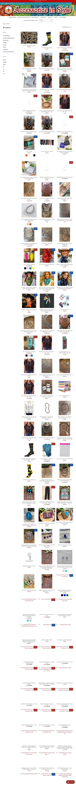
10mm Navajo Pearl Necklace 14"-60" (64, 39)
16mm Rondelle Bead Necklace (47, 123)
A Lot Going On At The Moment (64, 450)
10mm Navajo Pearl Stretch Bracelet (29, 60)
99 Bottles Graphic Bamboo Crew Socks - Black (29, 450)
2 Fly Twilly (29, 142)
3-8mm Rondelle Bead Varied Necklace (64, 234)
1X (3, 69)
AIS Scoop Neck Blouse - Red (29, 716)
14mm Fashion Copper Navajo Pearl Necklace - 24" (47, 102)
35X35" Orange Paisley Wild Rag (29, 301)
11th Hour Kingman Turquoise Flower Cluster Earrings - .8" (64, 60)
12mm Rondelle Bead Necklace (64, 81)
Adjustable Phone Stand (29, 557)
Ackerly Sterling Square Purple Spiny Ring (47, 536)
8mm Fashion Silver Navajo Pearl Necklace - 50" (29, 408)
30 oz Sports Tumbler (29, 255)
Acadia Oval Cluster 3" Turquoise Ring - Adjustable (29, 515)
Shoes (56, 17)
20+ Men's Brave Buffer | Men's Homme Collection (29, 168)
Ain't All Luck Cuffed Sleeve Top (47, 605)
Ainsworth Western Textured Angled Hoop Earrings (64, 605)
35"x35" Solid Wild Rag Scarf (47, 255)
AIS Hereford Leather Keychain (64, 674)
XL (3, 66)
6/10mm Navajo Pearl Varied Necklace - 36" (47, 366)
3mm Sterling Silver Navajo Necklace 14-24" (47, 322)
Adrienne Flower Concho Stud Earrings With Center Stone (64, 557)
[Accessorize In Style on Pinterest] (8, 3)
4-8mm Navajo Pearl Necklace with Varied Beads (64, 322)
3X (3, 73)
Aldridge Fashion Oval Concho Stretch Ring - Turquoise (29, 759)
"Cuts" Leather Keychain (29, 38)
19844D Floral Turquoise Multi (64, 123)
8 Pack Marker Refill (64, 387)
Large (4, 64)
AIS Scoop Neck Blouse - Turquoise (64, 716)
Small (4, 59)
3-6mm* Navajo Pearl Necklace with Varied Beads (29, 234)
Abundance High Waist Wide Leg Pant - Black (47, 493)
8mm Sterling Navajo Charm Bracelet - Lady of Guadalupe (64, 429)
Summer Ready (12, 17)
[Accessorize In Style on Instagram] (10, 3)
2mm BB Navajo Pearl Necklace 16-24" (29, 189)
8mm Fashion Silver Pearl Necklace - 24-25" (47, 408)
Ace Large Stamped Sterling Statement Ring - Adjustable (29, 536)
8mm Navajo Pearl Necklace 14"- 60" (29, 429)
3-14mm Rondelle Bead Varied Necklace (47, 210)
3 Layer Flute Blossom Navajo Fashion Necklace (29, 210)
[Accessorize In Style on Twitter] (2, 3)
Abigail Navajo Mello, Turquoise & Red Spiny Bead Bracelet (47, 471)
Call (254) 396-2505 (20, 3)
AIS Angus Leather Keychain (64, 631)
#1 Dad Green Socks (47, 39)
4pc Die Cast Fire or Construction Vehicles (64, 343)
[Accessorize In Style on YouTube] (6, 3)
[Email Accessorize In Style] (14, 3)
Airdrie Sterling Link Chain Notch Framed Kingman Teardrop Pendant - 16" (29, 631)
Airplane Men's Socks (47, 631)
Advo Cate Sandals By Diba (29, 581)
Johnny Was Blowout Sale (24, 17)
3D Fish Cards (64, 301)
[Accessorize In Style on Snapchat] (12, 3)
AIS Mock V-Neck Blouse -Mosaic (47, 695)
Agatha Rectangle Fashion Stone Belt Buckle (64, 581)
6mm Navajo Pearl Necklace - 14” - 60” (29, 387)
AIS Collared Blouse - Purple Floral (47, 653)
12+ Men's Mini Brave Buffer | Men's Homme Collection (29, 81)
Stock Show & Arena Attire (31, 20)
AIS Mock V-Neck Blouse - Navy (29, 695)
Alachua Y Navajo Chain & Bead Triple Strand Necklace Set (29, 737)
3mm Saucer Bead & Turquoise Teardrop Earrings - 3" (29, 322)
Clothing (43, 17)
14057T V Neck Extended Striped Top (29, 102)
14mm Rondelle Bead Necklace (29, 123)
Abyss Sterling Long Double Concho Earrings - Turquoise (64, 493)
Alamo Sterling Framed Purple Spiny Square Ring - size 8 (47, 737)
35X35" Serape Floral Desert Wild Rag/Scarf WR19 (47, 301)
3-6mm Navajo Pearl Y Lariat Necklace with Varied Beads (64, 210)
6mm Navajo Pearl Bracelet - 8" (64, 366)
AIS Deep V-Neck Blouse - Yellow (29, 674)
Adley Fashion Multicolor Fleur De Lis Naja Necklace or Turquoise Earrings (47, 557)
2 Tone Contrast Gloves (47, 142)
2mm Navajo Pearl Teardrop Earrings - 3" (64, 189)
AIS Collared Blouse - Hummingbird (29, 653)
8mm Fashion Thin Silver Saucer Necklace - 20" (64, 408)
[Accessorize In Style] (38, 10)
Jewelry (50, 17)
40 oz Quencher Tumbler (29, 343)
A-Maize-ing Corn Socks (29, 471)
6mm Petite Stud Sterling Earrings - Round (47, 387)
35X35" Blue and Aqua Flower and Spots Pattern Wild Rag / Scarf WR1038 (47, 279)
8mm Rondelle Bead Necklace (47, 429)
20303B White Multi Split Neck (64, 168)
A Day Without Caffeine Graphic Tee (47, 450)
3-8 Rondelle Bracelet (47, 234)
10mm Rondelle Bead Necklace (47, 60)
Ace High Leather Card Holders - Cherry (47, 515)
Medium (5, 62)
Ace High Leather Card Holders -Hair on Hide (64, 514)
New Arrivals (35, 17)
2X (3, 71)
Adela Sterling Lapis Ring (64, 536)
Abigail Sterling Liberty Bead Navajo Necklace (64, 471)
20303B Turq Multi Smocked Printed (47, 168)
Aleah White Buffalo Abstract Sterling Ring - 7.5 (47, 759)
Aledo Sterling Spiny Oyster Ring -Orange (64, 759)
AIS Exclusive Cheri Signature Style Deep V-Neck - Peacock (47, 674)
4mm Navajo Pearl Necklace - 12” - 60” (47, 343)
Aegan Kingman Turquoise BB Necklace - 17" (47, 581)
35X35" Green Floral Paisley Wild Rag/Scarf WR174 (29, 279)
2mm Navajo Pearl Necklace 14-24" (47, 189)
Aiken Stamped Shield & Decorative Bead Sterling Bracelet (29, 605)
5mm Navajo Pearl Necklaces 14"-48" (29, 366)
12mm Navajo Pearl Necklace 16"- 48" (47, 81)
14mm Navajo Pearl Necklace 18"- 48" (64, 102)
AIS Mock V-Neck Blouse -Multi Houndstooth (64, 695)
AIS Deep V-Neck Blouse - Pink (64, 653)
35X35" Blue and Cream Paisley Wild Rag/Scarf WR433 (64, 279)
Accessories (62, 17)
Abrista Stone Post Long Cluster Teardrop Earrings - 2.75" (29, 493)
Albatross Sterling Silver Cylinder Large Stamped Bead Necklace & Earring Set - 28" (64, 737)
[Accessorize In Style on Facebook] (4, 3)
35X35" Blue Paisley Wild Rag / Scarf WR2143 (64, 255)
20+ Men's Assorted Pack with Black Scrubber (64, 142)
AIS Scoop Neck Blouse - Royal (47, 716)
